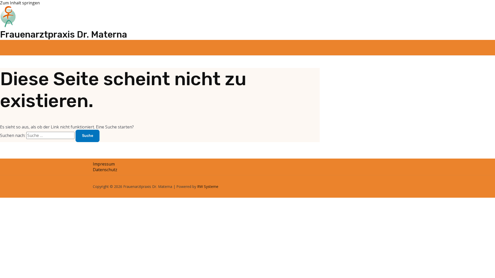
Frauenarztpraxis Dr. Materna (63, 34)
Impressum (104, 164)
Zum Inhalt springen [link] (20, 3)
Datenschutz (105, 169)
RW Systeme (207, 186)
